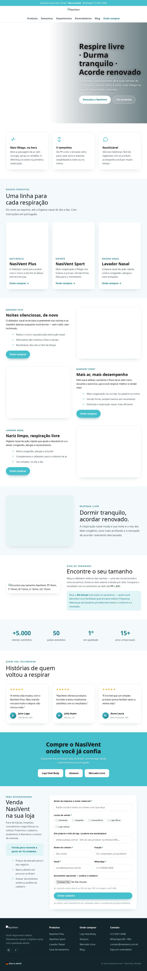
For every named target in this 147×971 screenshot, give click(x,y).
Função (98, 847)
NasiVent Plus (56, 934)
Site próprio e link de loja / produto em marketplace (80, 833)
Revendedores (83, 18)
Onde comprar (111, 18)
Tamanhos (47, 18)
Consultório (97, 820)
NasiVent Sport (57, 939)
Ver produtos (124, 99)
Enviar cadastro (66, 895)
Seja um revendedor (121, 949)
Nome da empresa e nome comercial (73, 801)
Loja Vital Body (50, 773)
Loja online (63, 826)
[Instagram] (8, 950)
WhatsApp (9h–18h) (120, 939)
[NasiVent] (73, 11)
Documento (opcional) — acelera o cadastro (76, 875)
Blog (97, 18)
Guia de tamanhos (59, 949)
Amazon (74, 773)
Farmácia (62, 820)
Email (57, 861)
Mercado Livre (97, 773)
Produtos (32, 18)
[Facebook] (15, 950)
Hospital (79, 820)
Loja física (115, 820)
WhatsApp (100, 861)
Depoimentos (64, 18)
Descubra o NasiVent (95, 99)
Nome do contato (63, 847)
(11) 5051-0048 (118, 934)
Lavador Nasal (57, 944)
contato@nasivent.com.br (124, 944)
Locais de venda (63, 815)
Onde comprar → (19, 283)
